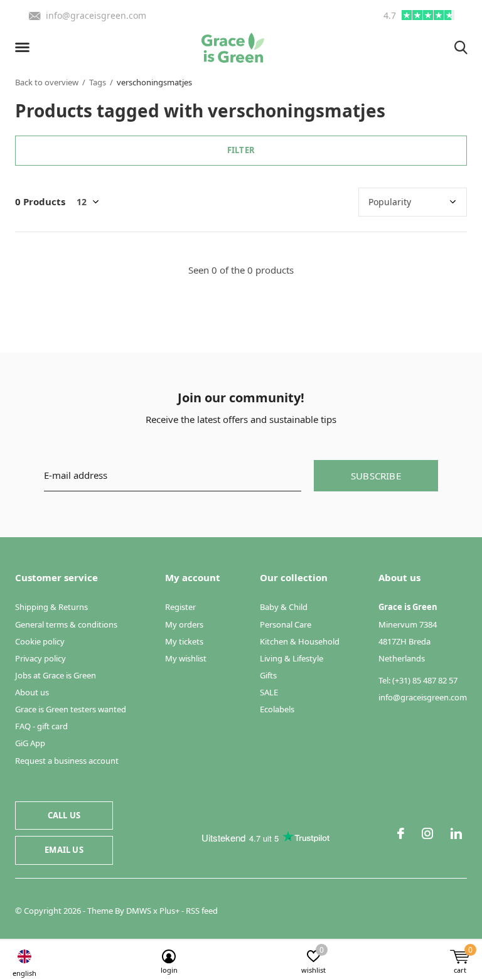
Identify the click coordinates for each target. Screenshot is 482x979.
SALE (269, 692)
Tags (97, 82)
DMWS (138, 910)
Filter (241, 150)
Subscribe (376, 475)
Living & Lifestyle (291, 658)
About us (32, 692)
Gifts (268, 675)
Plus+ (169, 910)
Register (180, 607)
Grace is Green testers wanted (70, 709)
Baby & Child (284, 607)
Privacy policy (40, 658)
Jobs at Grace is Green (55, 675)
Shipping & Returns (51, 607)
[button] (24, 47)
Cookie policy (40, 641)
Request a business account (67, 760)
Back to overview (46, 82)
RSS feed (202, 910)
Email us (64, 849)
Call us (64, 815)
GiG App (30, 743)
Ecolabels (277, 709)
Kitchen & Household (300, 641)
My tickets (184, 641)
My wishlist (185, 658)
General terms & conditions (66, 624)
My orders (184, 624)
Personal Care (285, 624)
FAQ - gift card (41, 726)
